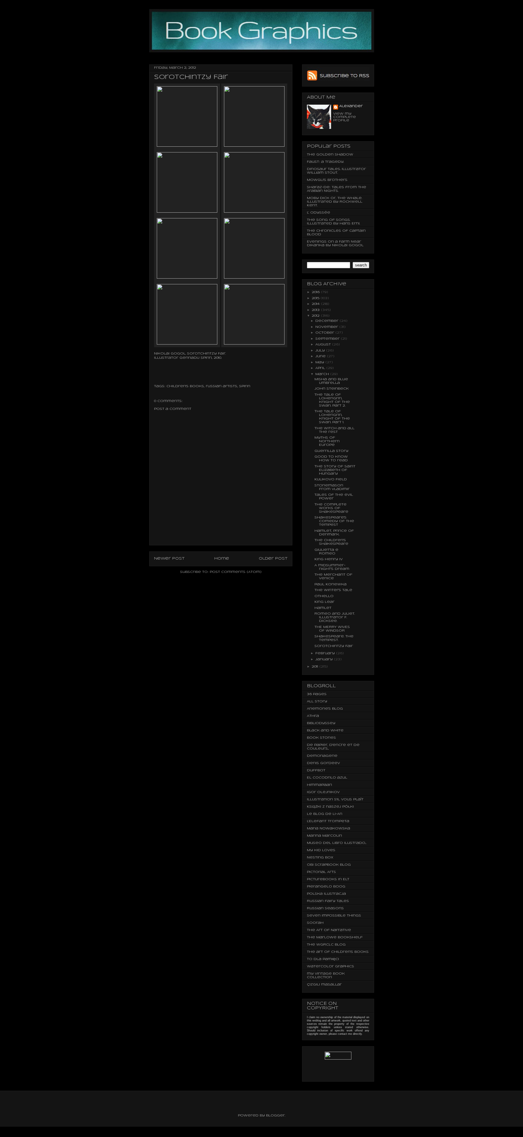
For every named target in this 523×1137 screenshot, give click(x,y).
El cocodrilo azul (327, 777)
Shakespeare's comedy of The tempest (334, 521)
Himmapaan (319, 784)
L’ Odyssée (318, 212)
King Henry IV (328, 559)
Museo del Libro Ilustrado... (336, 843)
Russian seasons (325, 908)
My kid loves (321, 850)
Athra (313, 715)
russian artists (221, 386)
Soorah (315, 922)
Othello (324, 596)
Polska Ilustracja (326, 893)
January (324, 659)
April (320, 368)
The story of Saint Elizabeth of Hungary (334, 470)
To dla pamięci (323, 959)
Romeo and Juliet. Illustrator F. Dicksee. (334, 617)
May (320, 362)
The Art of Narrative (329, 930)
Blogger (275, 1115)
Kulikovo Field (330, 479)
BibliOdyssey (321, 723)
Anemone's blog (325, 708)
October (325, 332)
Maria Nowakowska (328, 828)
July (320, 350)
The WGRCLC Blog (326, 944)
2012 (316, 315)
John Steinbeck (331, 388)
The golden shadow (330, 154)
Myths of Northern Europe (327, 441)
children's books (185, 386)
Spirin (244, 386)
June (321, 356)
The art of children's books (338, 951)
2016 (316, 292)
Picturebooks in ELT (328, 879)
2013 (316, 310)
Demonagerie (322, 755)
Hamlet (322, 607)
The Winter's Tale (333, 590)
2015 (316, 298)
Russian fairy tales (328, 901)
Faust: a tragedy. (325, 161)
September (328, 338)
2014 (316, 303)
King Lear (324, 601)
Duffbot (316, 770)
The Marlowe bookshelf (335, 937)
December (327, 320)
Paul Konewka (330, 584)
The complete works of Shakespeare (331, 508)
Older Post (273, 558)
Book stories (321, 737)
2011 (315, 666)
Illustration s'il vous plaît (335, 799)
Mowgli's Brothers (327, 179)
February (325, 653)
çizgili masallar (324, 984)
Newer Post (169, 558)
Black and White (325, 730)
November (327, 326)
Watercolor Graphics (330, 966)
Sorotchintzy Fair (333, 646)
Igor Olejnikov (323, 792)
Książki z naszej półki (330, 806)
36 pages (317, 694)
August (323, 344)
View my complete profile (344, 117)
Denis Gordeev (323, 763)
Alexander (351, 106)
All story (317, 701)
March (322, 374)
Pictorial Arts (321, 872)
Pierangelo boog (326, 886)
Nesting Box (320, 857)
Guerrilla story (331, 451)
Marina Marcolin (324, 835)
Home (221, 558)
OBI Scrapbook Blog (329, 864)
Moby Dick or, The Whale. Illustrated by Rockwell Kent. (334, 202)
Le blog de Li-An (324, 813)
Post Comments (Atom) (236, 571)
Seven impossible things (334, 915)
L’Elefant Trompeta (328, 821)
